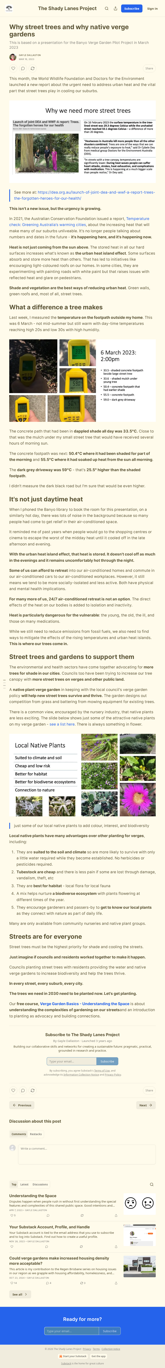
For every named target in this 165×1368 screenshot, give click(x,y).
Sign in (152, 8)
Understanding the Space (32, 1196)
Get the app (99, 1356)
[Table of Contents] (4, 684)
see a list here (62, 724)
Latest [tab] (24, 1184)
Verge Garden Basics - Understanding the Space (84, 1003)
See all (17, 1294)
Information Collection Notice (81, 1074)
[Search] (107, 8)
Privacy (87, 1349)
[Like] (13, 68)
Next (143, 1105)
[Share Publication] (115, 8)
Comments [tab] (19, 1134)
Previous (24, 1105)
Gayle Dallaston (30, 55)
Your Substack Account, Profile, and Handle (49, 1227)
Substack (66, 1363)
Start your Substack (74, 1356)
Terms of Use (102, 1070)
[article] (82, 1205)
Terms (96, 1349)
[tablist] (26, 1134)
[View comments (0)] (23, 68)
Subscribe (131, 8)
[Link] (3, 307)
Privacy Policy (113, 1074)
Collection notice (111, 1349)
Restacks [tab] (36, 1134)
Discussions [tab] (40, 1184)
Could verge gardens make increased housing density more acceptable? (59, 1261)
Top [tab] (14, 1184)
